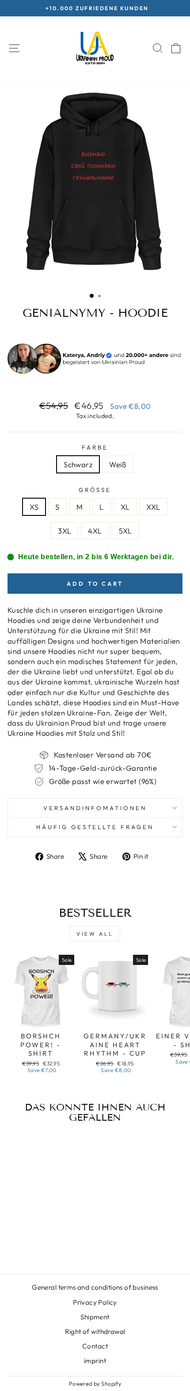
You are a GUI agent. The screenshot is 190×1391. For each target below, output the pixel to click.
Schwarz (78, 464)
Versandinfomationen (95, 807)
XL (125, 506)
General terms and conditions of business (95, 1287)
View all (95, 933)
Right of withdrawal (95, 1331)
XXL (153, 506)
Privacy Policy (95, 1302)
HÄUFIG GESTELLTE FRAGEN (95, 826)
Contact (95, 1346)
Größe (95, 489)
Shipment (94, 1317)
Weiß (117, 464)
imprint (95, 1360)
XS (34, 506)
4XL (95, 530)
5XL (125, 530)
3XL (64, 530)
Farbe (95, 447)
